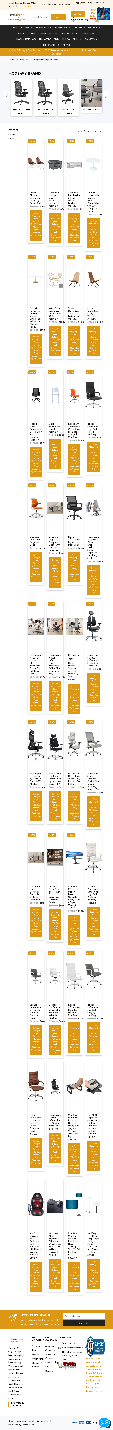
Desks (57, 39)
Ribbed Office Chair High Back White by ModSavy (74, 1010)
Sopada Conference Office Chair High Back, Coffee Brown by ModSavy (36, 1123)
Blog (90, 2)
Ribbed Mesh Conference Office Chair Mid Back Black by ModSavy (36, 432)
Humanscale (61, 27)
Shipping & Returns (37, 1365)
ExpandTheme (28, 1424)
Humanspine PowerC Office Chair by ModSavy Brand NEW (55, 1120)
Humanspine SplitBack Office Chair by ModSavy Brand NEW (93, 660)
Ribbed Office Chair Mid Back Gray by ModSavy (93, 1010)
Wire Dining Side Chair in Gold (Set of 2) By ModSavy (55, 313)
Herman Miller (43, 27)
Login (34, 1350)
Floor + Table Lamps (26, 39)
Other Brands (87, 33)
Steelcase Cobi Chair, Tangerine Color (35, 541)
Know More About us (17, 1404)
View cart (36, 1346)
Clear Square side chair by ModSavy (54, 428)
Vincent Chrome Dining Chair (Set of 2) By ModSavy (36, 197)
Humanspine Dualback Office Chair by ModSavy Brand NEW (55, 778)
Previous (7, 96)
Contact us (50, 1350)
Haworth (93, 27)
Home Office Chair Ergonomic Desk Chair (74, 541)
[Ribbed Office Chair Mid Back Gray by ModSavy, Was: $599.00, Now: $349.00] (93, 976)
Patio (15, 27)
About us (49, 1346)
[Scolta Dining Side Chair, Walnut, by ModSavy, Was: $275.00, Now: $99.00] (93, 279)
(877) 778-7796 (69, 1343)
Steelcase (78, 27)
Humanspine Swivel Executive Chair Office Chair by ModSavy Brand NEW (93, 781)
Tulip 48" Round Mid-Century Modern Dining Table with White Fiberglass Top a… (93, 201)
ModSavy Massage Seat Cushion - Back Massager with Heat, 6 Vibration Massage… (36, 1244)
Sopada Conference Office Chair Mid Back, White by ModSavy (55, 1011)
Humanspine (45, 39)
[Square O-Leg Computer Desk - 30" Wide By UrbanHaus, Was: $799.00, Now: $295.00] (55, 508)
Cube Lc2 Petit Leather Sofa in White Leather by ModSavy (74, 199)
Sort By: (79, 131)
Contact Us (99, 2)
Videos (82, 2)
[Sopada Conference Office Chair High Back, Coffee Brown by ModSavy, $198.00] (36, 1086)
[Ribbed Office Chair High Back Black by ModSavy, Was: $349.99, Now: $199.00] (93, 395)
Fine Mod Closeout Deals (54, 33)
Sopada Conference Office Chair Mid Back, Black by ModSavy (36, 1011)
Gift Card (78, 14)
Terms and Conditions (50, 1356)
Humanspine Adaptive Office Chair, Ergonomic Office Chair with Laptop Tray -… (36, 664)
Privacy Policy (51, 1362)
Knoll (20, 33)
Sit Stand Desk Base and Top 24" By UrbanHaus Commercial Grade (55, 894)
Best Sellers (49, 45)
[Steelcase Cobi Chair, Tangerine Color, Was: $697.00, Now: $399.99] (36, 508)
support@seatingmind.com (74, 1347)
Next (106, 96)
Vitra (74, 33)
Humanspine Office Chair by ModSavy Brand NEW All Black (36, 778)
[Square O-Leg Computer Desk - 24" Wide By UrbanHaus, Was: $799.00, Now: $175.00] (36, 857)
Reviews (100, 6)
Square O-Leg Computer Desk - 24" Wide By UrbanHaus (35, 893)
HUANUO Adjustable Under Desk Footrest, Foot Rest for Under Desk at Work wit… (93, 1124)
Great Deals (64, 45)
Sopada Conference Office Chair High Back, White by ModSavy (93, 893)
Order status (38, 1358)
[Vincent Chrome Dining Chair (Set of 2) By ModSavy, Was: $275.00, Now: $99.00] (36, 163)
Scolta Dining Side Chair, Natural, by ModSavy (73, 313)
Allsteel (32, 33)
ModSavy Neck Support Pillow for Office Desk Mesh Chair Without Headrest (55, 1242)
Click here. (27, 6)
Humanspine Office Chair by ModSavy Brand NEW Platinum (74, 778)
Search (59, 17)
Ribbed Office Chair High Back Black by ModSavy (93, 429)
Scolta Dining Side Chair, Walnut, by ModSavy (93, 313)
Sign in (80, 19)
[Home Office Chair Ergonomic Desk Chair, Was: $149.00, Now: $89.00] (74, 508)
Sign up (35, 1354)
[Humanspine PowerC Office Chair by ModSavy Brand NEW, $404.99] (55, 1086)
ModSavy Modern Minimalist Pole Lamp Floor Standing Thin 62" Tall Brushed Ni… (74, 1244)
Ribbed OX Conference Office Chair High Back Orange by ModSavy (74, 430)
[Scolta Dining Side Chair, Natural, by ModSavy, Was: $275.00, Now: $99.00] (74, 279)
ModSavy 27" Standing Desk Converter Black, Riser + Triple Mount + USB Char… (74, 897)
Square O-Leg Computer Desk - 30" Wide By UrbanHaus (54, 543)
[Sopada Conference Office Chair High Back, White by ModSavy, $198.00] (93, 857)
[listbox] (93, 131)
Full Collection (70, 39)
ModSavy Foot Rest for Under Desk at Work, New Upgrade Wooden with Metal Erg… (73, 1126)
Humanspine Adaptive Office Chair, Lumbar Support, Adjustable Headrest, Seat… (93, 547)
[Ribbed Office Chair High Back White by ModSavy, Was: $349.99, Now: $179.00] (74, 976)
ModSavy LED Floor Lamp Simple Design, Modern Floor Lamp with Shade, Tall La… (93, 1242)
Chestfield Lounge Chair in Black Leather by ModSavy (54, 199)
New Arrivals (90, 39)
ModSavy (26, 27)
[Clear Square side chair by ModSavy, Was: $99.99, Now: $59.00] (55, 395)
